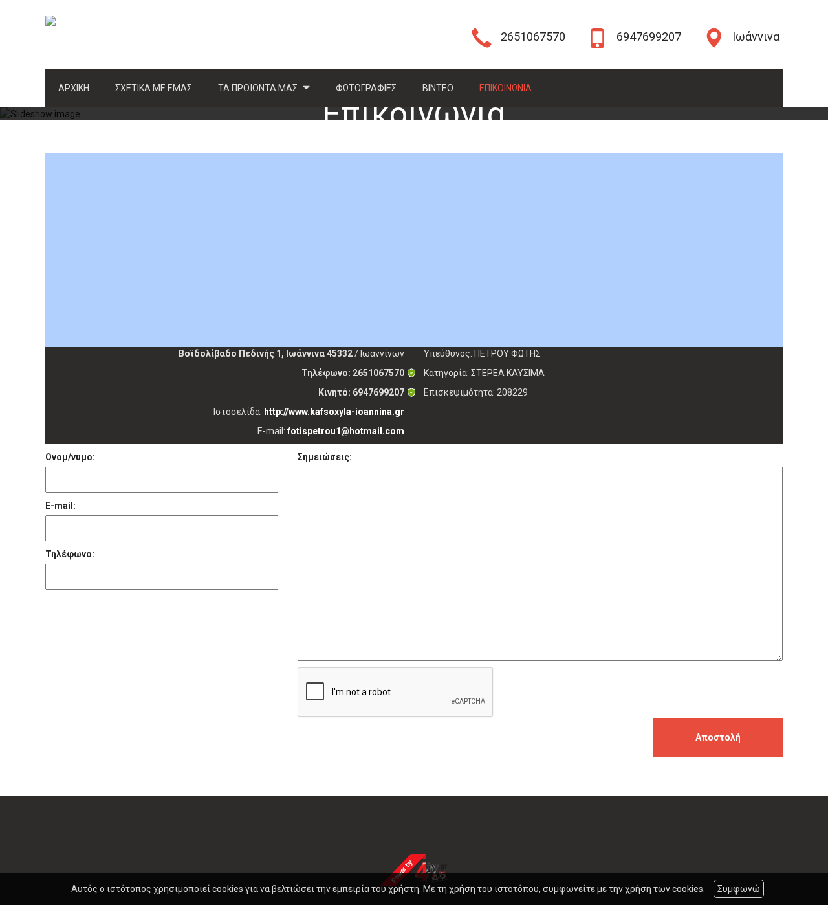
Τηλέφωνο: (69, 554)
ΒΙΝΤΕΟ (437, 88)
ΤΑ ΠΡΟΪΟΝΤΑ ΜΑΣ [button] (259, 88)
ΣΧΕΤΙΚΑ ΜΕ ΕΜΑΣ (153, 88)
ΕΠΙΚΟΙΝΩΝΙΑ (505, 88)
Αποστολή (718, 737)
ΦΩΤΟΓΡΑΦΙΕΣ (366, 88)
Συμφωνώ (738, 889)
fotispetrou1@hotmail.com (345, 431)
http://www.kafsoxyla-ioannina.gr (334, 412)
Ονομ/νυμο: (70, 457)
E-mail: (60, 505)
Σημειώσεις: (325, 457)
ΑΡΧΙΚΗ (73, 88)
